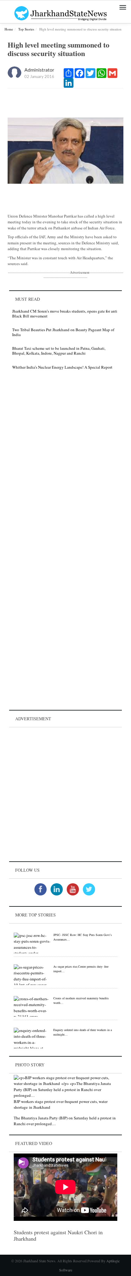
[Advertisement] (65, 794)
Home (9, 29)
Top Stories (26, 29)
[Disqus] (65, 461)
